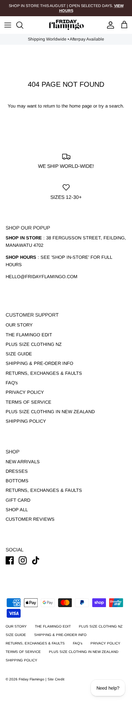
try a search (111, 106)
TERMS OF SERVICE (28, 402)
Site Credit (56, 679)
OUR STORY (19, 325)
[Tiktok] (36, 560)
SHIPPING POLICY (26, 421)
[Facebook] (10, 560)
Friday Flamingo (32, 679)
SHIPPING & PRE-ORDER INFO (39, 363)
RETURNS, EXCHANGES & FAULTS (44, 373)
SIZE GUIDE (19, 353)
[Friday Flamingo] (66, 25)
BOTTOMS (17, 480)
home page (80, 106)
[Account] (109, 25)
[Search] (23, 25)
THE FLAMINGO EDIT (29, 334)
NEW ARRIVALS (23, 461)
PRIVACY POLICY (25, 392)
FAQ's (12, 382)
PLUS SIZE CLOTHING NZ (34, 344)
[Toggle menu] (7, 25)
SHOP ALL (17, 509)
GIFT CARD (18, 500)
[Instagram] (23, 560)
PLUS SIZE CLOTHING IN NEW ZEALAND (50, 411)
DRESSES (17, 471)
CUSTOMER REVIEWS (30, 519)
